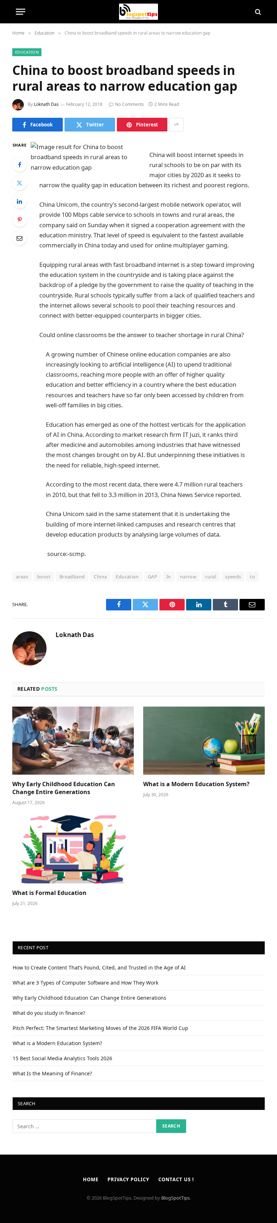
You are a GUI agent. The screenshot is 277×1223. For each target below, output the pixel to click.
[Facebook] (19, 164)
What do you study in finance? (49, 1012)
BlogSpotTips (175, 1198)
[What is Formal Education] (73, 849)
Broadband (72, 576)
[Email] (19, 238)
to (252, 576)
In (168, 576)
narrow (188, 576)
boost (43, 576)
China (100, 576)
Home (90, 1179)
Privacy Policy (128, 1179)
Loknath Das (46, 104)
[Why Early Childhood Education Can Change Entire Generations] (73, 741)
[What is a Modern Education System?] (204, 741)
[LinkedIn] (19, 201)
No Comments (129, 104)
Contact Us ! (176, 1179)
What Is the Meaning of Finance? (52, 1073)
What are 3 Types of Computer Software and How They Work (85, 982)
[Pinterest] (19, 219)
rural (210, 576)
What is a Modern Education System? (196, 784)
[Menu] (20, 12)
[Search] (257, 12)
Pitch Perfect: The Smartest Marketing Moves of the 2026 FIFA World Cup (100, 1028)
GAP (152, 576)
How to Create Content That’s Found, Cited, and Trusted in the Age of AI (99, 967)
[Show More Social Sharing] (176, 124)
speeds (233, 576)
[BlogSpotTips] (138, 11)
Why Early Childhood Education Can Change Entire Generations (63, 788)
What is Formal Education (49, 893)
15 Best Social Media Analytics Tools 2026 (62, 1058)
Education (27, 52)
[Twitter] (19, 183)
